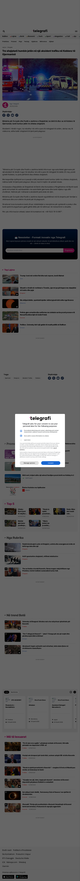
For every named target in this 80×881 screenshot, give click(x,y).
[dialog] (40, 440)
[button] (40, 440)
